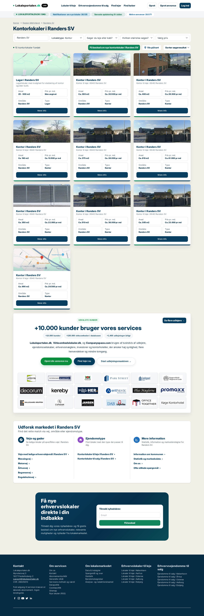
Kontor (16, 23)
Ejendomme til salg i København (172, 573)
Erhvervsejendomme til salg (94, 5)
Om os (137, 463)
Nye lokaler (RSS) (57, 593)
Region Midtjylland (31, 23)
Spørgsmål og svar (94, 573)
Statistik (89, 576)
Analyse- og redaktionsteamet (99, 582)
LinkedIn (30, 598)
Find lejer (116, 5)
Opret (152, 5)
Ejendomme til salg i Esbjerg (171, 585)
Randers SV (48, 23)
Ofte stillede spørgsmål (146, 468)
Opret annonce (168, 5)
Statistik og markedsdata (147, 458)
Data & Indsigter (92, 570)
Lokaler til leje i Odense (132, 576)
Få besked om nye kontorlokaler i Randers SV (114, 47)
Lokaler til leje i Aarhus (131, 573)
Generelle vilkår (56, 579)
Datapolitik (54, 585)
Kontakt (52, 573)
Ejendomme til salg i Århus (170, 576)
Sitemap (53, 590)
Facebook (14, 598)
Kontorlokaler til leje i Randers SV (95, 454)
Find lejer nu (84, 361)
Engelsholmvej (26, 477)
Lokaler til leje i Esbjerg (132, 582)
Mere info (41, 110)
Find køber (129, 5)
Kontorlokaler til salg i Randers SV (96, 458)
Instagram (18, 598)
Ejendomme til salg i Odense (171, 579)
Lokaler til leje (68, 5)
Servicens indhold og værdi (62, 582)
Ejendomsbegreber (94, 579)
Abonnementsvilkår (58, 576)
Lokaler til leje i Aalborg (132, 579)
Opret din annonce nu (56, 361)
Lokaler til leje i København (133, 570)
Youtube (22, 598)
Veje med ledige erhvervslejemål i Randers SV (42, 454)
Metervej (23, 463)
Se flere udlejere (174, 320)
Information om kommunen (148, 454)
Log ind (185, 5)
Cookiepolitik (55, 588)
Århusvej (23, 468)
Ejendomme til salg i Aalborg (171, 582)
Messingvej (24, 458)
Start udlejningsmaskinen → (116, 361)
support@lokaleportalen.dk (26, 579)
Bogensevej (24, 472)
